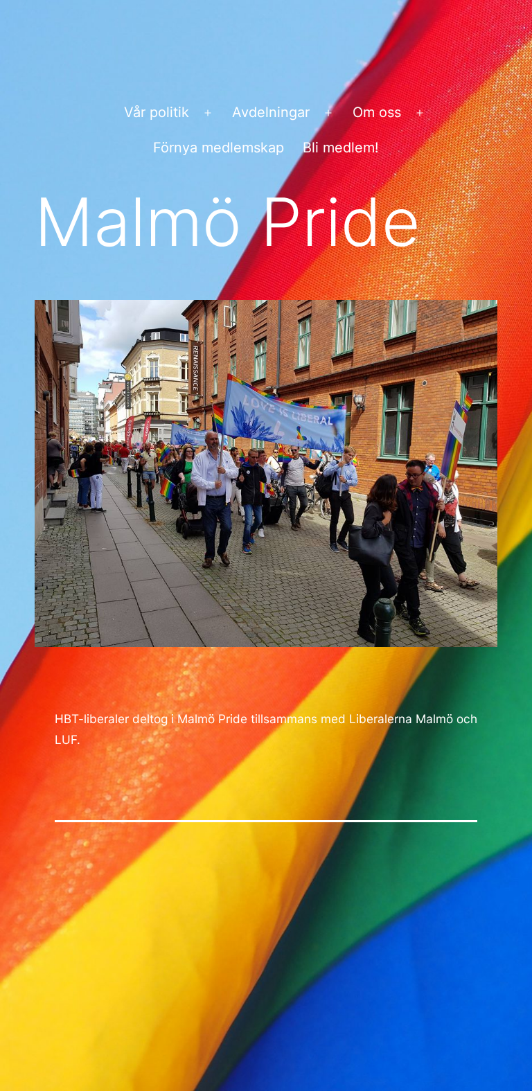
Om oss (377, 112)
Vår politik (156, 112)
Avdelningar (271, 112)
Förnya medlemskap (218, 147)
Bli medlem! (341, 147)
